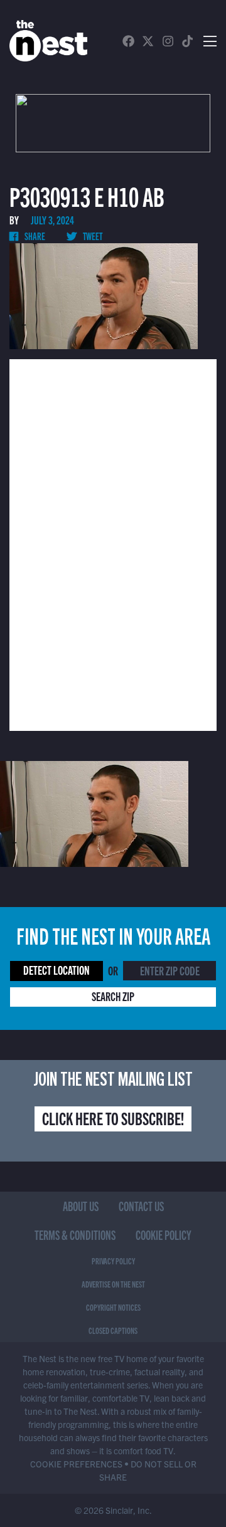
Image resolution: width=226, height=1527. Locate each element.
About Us (81, 1206)
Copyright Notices (113, 1307)
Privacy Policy (113, 1260)
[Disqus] (113, 543)
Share (34, 235)
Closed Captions (113, 1330)
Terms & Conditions (75, 1234)
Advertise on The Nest (113, 1283)
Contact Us (141, 1206)
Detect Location (56, 969)
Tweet (92, 235)
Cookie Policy (163, 1234)
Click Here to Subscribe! (113, 1117)
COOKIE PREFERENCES (76, 1463)
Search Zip (113, 996)
